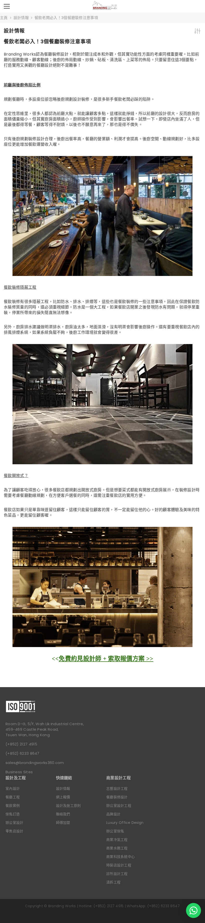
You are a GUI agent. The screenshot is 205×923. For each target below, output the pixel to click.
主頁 (4, 17)
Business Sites (19, 772)
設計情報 (21, 17)
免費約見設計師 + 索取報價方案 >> (106, 658)
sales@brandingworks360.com (35, 762)
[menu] (7, 6)
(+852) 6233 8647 (23, 753)
